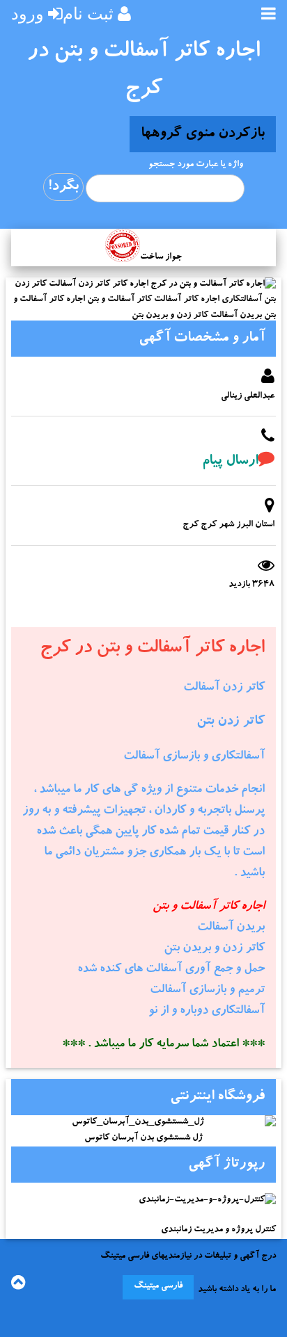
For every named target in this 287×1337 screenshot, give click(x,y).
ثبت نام (88, 13)
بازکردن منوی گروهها (203, 134)
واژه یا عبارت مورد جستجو (195, 165)
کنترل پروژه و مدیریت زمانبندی (218, 1230)
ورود (27, 13)
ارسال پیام (230, 461)
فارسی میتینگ (158, 1286)
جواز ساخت (161, 257)
